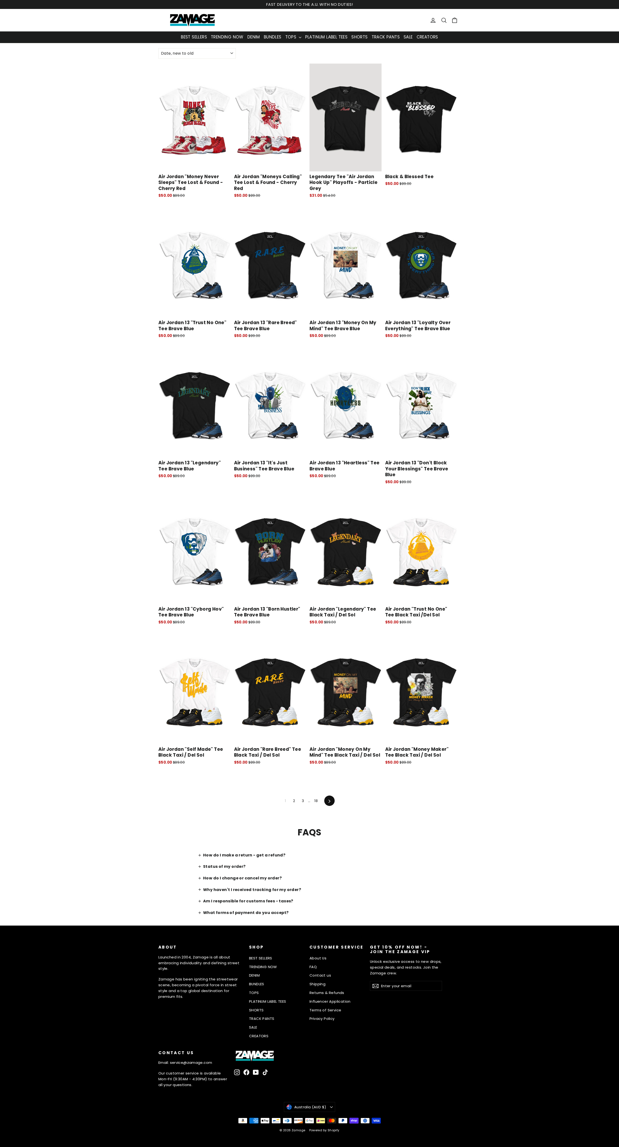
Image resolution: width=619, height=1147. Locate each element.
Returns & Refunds (327, 992)
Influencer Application (330, 1001)
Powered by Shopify (324, 1130)
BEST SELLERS (194, 37)
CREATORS (427, 37)
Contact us (320, 975)
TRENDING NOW (227, 37)
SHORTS (359, 37)
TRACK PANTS (386, 37)
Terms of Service (325, 1010)
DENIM (253, 37)
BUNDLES (272, 37)
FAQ (313, 966)
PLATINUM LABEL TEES (326, 37)
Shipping (317, 983)
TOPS (291, 37)
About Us (318, 958)
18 (316, 800)
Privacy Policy (322, 1018)
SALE (408, 37)
